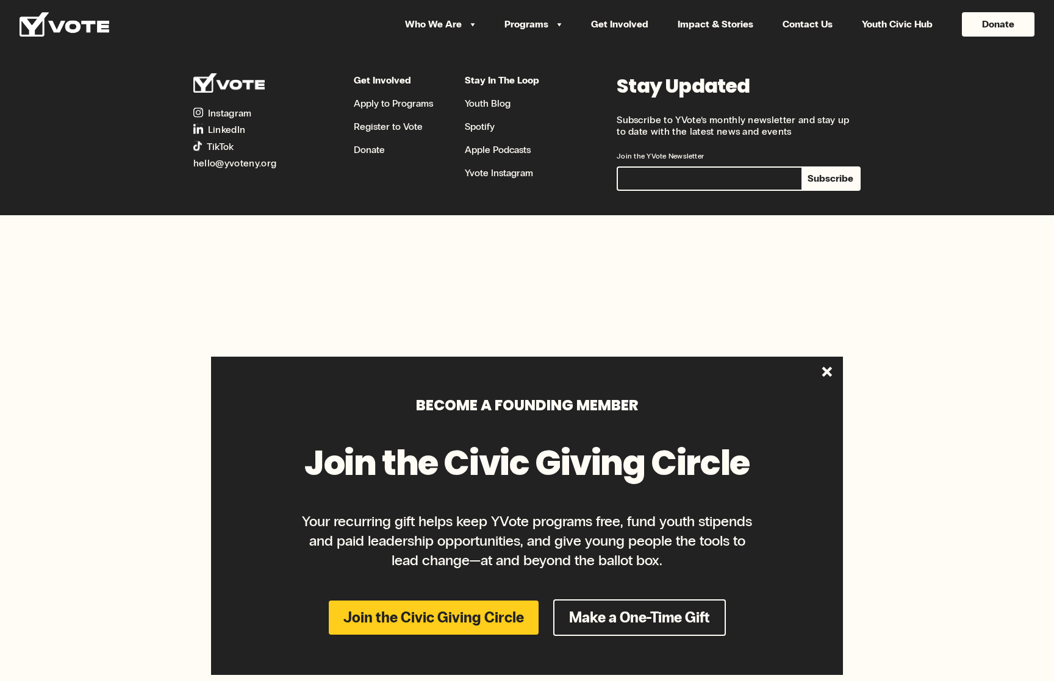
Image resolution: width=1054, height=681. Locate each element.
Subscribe (830, 178)
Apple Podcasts (498, 149)
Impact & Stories (715, 24)
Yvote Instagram (499, 173)
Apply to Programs (393, 103)
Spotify (480, 126)
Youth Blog (488, 103)
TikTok (220, 146)
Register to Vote (388, 126)
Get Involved (619, 24)
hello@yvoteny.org (234, 163)
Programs (527, 24)
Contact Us (808, 24)
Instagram (230, 113)
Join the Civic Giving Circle (433, 617)
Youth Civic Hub (897, 24)
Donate (998, 24)
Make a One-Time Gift (639, 617)
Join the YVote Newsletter (660, 156)
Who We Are (434, 24)
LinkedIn (227, 129)
